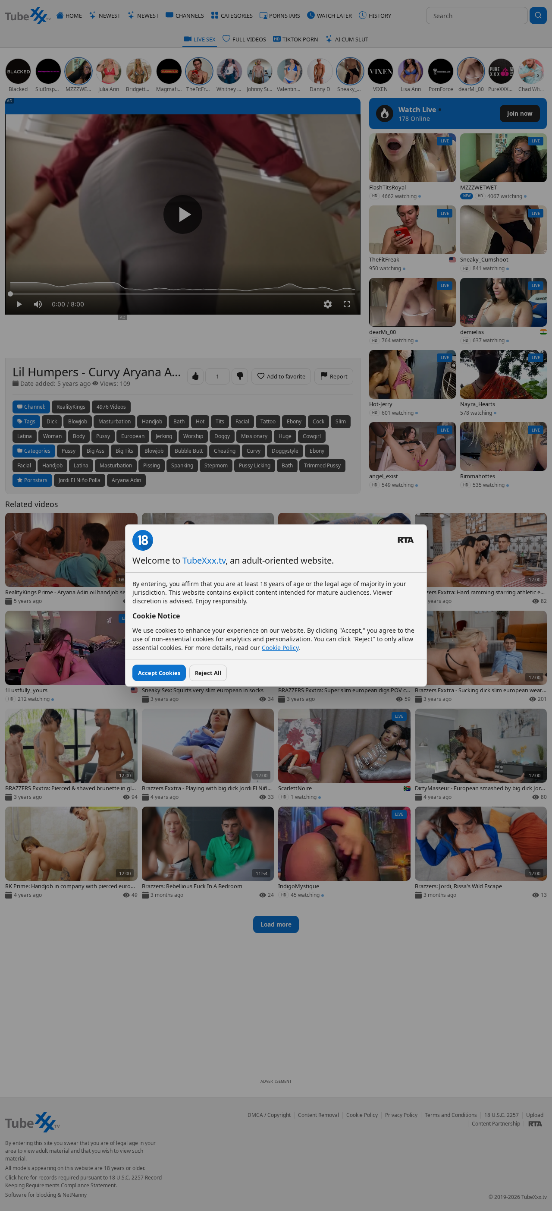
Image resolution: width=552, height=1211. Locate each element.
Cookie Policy (280, 647)
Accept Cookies (159, 673)
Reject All (208, 673)
